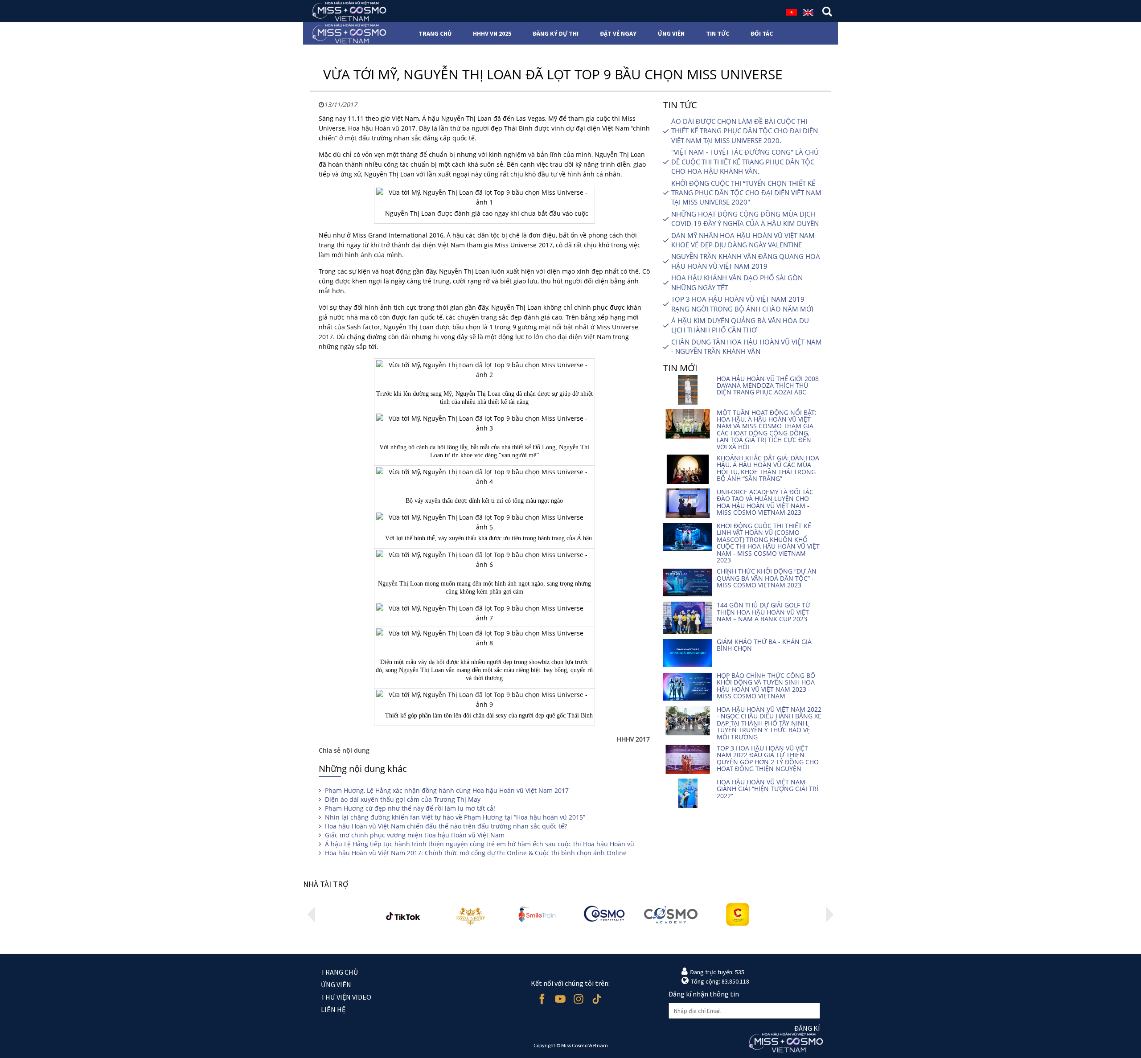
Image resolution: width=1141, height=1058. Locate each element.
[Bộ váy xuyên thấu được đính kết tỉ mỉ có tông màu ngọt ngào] (484, 477)
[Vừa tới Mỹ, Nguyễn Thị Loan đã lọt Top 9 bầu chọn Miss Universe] (484, 613)
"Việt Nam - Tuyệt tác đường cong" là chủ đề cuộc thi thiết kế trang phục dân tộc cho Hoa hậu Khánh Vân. (745, 162)
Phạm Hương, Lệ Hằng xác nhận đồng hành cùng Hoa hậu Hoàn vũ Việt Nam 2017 (447, 790)
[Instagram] (578, 999)
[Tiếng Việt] (791, 12)
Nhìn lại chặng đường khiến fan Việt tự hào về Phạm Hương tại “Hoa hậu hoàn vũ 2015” (455, 817)
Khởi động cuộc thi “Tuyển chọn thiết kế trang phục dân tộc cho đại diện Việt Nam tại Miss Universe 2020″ (746, 193)
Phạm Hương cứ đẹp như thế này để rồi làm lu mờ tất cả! (410, 808)
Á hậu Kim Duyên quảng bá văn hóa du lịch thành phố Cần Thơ (740, 325)
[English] (808, 12)
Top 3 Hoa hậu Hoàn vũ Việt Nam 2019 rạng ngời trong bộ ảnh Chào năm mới (742, 304)
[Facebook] (542, 999)
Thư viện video (346, 996)
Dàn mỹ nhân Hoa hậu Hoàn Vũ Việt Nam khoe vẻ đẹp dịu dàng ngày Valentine (743, 240)
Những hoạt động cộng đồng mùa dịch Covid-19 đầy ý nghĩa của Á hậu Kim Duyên (745, 218)
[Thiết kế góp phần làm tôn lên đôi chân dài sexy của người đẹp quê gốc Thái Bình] (484, 699)
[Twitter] (596, 999)
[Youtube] (560, 999)
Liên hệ (333, 1009)
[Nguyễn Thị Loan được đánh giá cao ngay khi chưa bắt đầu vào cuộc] (484, 197)
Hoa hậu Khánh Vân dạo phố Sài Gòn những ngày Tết (737, 282)
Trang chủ (339, 972)
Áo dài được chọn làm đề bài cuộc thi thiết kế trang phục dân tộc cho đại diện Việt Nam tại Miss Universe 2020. (744, 131)
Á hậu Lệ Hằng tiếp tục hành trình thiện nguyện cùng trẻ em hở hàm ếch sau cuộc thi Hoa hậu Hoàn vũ (479, 844)
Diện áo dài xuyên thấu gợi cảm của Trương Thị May (402, 799)
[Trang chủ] (346, 11)
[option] (403, 914)
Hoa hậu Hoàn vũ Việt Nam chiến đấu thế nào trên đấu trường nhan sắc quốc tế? (446, 826)
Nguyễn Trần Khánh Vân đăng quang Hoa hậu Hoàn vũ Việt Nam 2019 (745, 261)
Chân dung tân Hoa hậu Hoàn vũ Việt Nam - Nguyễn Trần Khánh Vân (746, 346)
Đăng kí (807, 1028)
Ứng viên (336, 984)
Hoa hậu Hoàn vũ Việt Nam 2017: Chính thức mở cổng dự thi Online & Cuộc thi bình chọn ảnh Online (476, 853)
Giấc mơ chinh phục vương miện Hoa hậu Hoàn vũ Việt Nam (415, 835)
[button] (311, 914)
